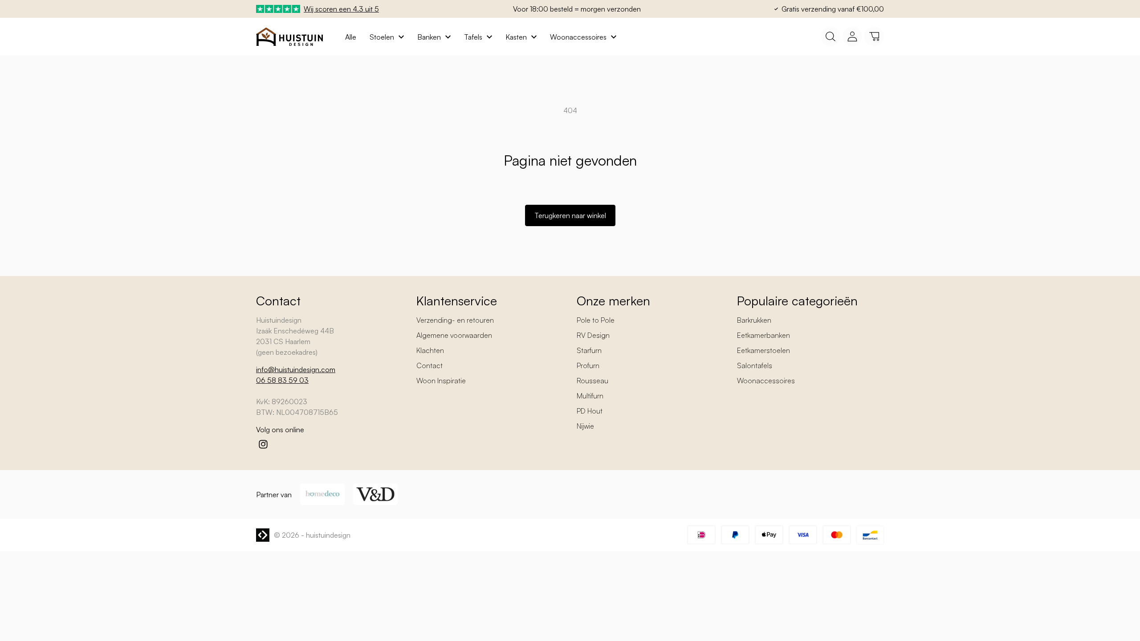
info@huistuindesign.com (295, 369)
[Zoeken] (830, 36)
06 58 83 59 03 (282, 380)
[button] (874, 36)
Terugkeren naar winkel (570, 215)
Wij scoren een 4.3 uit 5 (341, 8)
